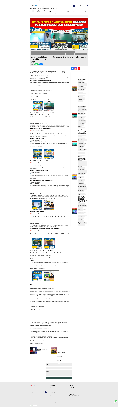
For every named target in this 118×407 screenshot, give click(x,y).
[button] (86, 6)
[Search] (74, 6)
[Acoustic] (74, 11)
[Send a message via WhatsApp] (116, 401)
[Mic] (44, 11)
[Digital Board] (33, 11)
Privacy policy (55, 402)
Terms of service (60, 402)
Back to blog (59, 356)
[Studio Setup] (68, 11)
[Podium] (85, 11)
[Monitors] (62, 11)
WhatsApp (36, 64)
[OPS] (50, 11)
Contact (51, 397)
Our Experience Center (53, 392)
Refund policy (50, 402)
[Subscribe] (46, 392)
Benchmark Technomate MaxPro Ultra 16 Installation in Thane (82, 77)
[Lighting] (56, 11)
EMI (50, 393)
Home (50, 387)
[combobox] (59, 6)
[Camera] (38, 11)
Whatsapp (37, 2)
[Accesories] (79, 11)
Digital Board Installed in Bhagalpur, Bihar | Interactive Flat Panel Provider (46, 270)
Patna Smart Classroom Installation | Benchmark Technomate (82, 159)
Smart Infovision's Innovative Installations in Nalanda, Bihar (44, 112)
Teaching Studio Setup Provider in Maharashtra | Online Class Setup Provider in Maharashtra (63, 349)
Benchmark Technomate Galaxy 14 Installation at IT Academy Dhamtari (82, 103)
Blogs (50, 395)
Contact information (67, 402)
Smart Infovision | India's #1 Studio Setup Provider (58, 404)
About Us (51, 390)
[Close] (87, 0)
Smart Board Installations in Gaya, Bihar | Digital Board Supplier (44, 198)
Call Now (41, 64)
